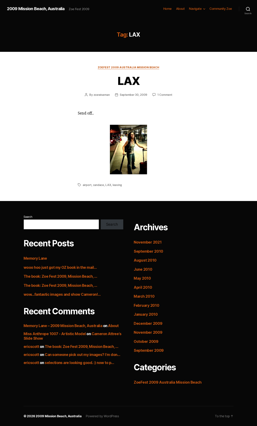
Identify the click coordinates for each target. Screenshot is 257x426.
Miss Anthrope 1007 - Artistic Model (55, 334)
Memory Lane (35, 258)
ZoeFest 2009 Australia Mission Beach (128, 67)
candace (98, 185)
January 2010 (146, 314)
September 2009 (149, 350)
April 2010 (143, 287)
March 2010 (144, 296)
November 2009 (148, 332)
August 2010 (145, 260)
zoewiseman (102, 94)
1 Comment (164, 94)
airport (87, 185)
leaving (117, 185)
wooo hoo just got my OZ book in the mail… (60, 267)
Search (28, 217)
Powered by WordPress (102, 416)
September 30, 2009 (133, 94)
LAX (128, 81)
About (180, 9)
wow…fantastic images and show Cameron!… (62, 294)
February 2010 (146, 305)
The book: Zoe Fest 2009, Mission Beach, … (60, 276)
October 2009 (146, 341)
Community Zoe (220, 9)
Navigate (195, 9)
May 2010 (142, 278)
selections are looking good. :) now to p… (79, 363)
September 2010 (148, 251)
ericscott (31, 346)
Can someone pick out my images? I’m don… (82, 354)
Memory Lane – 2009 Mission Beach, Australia (63, 326)
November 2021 (148, 242)
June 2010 (143, 269)
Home (167, 9)
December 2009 (148, 323)
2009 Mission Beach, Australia (36, 9)
